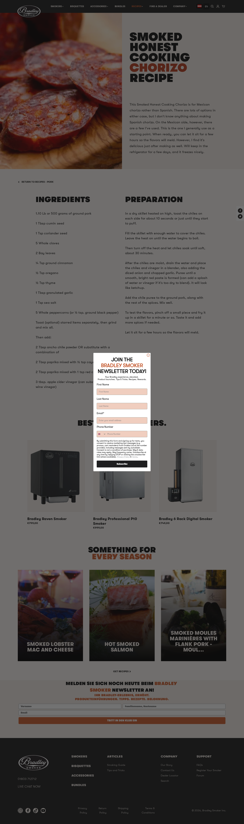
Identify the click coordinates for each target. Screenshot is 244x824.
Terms (135, 457)
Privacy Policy (123, 457)
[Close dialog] (148, 355)
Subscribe (122, 464)
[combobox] (101, 434)
